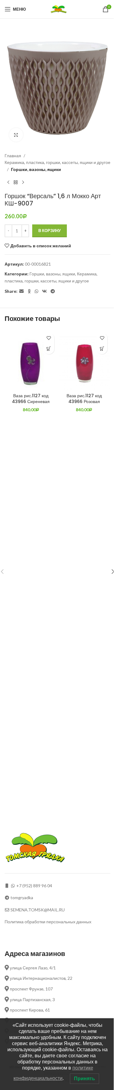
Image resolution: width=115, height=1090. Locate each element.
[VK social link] (44, 291)
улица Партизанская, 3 (32, 999)
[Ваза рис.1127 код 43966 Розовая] (84, 360)
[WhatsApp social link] (36, 291)
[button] (49, 348)
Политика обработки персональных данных (48, 921)
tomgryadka (21, 897)
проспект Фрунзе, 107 (31, 988)
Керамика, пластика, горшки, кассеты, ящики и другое (57, 162)
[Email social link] (21, 291)
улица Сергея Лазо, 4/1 (32, 967)
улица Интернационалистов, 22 (40, 978)
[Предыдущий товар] (8, 182)
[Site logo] (59, 8)
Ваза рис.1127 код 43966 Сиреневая (31, 399)
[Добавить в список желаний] (49, 338)
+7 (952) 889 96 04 (34, 885)
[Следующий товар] (23, 182)
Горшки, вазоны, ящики (36, 169)
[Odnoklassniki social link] (29, 291)
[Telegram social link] (53, 291)
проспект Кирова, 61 (29, 1009)
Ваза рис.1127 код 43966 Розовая (84, 399)
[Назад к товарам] (15, 182)
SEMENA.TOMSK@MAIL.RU (37, 909)
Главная (13, 155)
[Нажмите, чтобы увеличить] (16, 135)
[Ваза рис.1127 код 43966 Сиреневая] (31, 360)
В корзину (49, 230)
